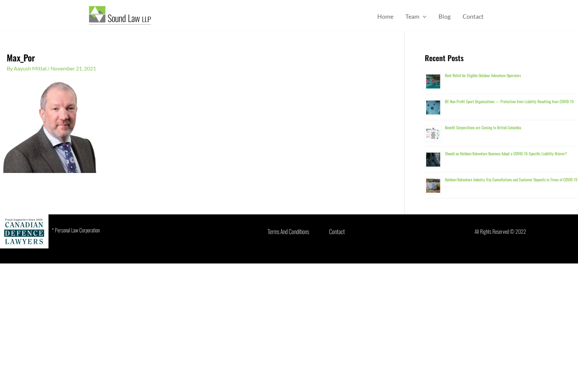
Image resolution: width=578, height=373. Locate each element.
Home (385, 16)
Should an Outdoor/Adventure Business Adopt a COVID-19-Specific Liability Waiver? (506, 153)
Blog (445, 16)
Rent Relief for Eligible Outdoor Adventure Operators (483, 75)
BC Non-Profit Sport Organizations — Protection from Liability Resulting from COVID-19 (509, 101)
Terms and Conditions (288, 231)
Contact (473, 16)
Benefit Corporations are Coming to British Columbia (483, 127)
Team (412, 16)
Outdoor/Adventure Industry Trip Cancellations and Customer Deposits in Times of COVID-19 (511, 179)
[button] (422, 16)
